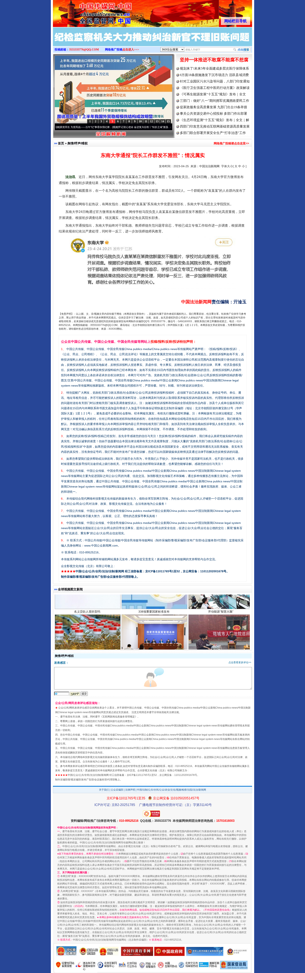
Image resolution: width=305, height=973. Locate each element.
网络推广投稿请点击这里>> (231, 143)
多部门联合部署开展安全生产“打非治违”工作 (213, 133)
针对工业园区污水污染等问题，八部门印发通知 (215, 81)
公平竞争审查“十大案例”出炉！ (154, 629)
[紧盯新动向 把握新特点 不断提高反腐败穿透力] (152, 41)
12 (151, 121)
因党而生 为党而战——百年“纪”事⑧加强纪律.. (57, 127)
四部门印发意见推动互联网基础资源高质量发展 (215, 126)
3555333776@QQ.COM (84, 49)
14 (162, 121)
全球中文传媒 (87, 12)
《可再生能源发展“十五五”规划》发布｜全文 (213, 94)
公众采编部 (117, 789)
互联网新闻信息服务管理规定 (118, 716)
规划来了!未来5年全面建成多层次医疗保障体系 (214, 68)
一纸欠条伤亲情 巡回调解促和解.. (220, 629)
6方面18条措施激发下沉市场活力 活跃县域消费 (214, 75)
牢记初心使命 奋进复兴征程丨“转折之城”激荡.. (115, 127)
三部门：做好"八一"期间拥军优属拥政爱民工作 (214, 100)
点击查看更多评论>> (239, 662)
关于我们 (104, 789)
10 (140, 121)
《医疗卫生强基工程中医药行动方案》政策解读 (215, 88)
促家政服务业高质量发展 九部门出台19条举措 (213, 107)
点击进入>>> (130, 49)
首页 (61, 143)
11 (146, 121)
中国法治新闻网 (209, 166)
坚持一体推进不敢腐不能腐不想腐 (214, 59)
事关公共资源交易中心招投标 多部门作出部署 (213, 113)
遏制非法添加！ (87, 629)
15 (168, 121)
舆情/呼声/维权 (77, 143)
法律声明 (130, 789)
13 (157, 121)
